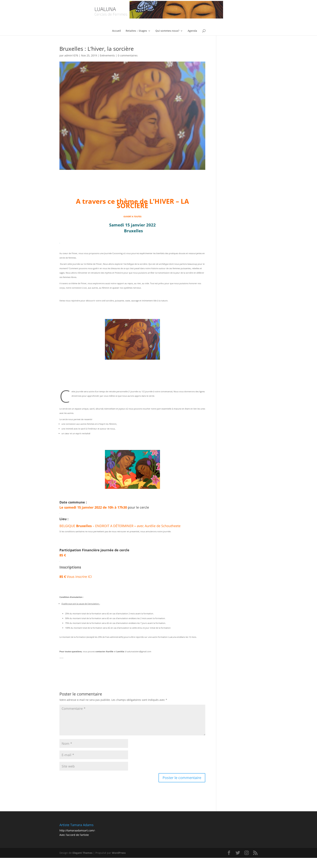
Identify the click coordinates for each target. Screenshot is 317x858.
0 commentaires (128, 55)
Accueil (116, 30)
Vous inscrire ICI (75, 576)
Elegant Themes (82, 853)
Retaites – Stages (136, 30)
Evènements (107, 55)
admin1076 (71, 55)
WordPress (119, 853)
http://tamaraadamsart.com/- (77, 830)
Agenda (192, 30)
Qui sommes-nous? (167, 30)
